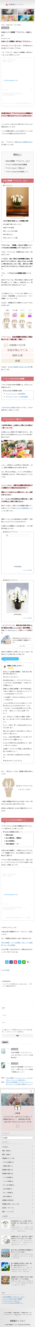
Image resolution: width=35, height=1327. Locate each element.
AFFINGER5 (27, 1324)
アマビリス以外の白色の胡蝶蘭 (16, 164)
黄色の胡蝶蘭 (5, 943)
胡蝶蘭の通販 (16, 1312)
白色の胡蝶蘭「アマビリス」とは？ (17, 161)
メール (4, 1015)
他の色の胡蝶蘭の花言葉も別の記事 (19, 367)
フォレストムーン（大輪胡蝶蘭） (16, 394)
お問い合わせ (18, 1314)
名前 (3, 1008)
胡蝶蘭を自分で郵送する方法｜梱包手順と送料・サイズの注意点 (22, 1278)
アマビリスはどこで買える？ (15, 168)
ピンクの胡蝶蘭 (15, 943)
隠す (20, 154)
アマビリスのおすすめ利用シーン (16, 171)
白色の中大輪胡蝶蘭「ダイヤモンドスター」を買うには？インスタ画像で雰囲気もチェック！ (22, 1069)
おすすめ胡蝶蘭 (7, 1312)
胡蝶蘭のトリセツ (17, 1320)
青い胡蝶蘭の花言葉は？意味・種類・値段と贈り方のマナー (21, 1264)
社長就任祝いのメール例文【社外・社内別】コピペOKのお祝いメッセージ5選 (22, 1223)
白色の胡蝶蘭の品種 (13, 407)
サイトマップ (9, 1314)
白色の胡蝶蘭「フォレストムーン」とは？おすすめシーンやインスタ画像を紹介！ (22, 1054)
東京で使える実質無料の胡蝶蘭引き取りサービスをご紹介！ (22, 1251)
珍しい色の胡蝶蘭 (9, 945)
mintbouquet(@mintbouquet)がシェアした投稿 (17, 917)
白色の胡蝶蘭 (6, 970)
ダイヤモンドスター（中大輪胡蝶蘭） (17, 397)
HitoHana (12, 630)
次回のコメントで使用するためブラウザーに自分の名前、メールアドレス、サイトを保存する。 (17, 1031)
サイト (4, 1022)
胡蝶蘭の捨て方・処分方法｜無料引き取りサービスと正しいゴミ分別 (22, 1237)
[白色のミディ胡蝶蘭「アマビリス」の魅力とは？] (19, 962)
